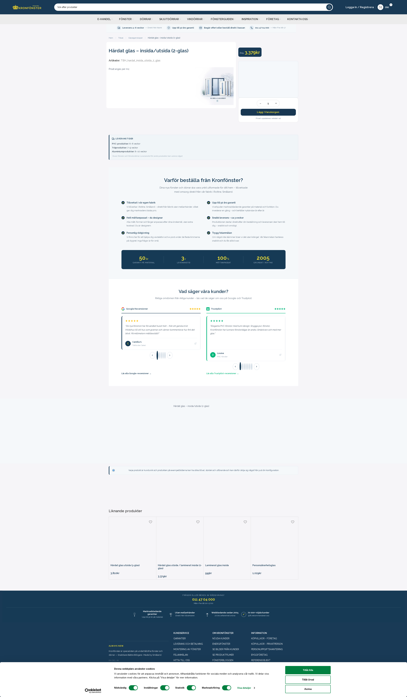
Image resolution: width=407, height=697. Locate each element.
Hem (111, 38)
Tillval (120, 38)
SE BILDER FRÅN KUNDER (225, 649)
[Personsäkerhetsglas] (274, 540)
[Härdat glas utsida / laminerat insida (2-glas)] (180, 540)
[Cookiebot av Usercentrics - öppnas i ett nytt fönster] (93, 690)
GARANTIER (179, 638)
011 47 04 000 (203, 599)
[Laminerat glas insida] (227, 540)
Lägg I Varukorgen (268, 112)
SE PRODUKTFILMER (223, 655)
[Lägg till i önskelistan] (151, 522)
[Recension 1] (157, 355)
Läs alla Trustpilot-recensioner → (222, 373)
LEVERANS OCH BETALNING (188, 644)
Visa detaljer (244, 688)
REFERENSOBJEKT (260, 660)
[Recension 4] (163, 355)
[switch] (164, 687)
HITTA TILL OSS (181, 660)
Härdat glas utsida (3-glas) (125, 565)
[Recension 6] (249, 366)
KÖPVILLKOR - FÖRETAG (264, 638)
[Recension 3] (161, 355)
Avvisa (308, 689)
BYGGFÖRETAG (259, 655)
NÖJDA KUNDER (220, 638)
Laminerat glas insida (217, 565)
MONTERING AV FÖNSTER (187, 649)
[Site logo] (27, 6)
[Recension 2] (159, 355)
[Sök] (329, 7)
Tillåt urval (308, 679)
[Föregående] (152, 355)
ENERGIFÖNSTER (221, 644)
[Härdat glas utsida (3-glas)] (132, 540)
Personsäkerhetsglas (264, 565)
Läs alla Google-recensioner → (136, 373)
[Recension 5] (165, 355)
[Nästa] (169, 355)
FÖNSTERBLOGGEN (222, 660)
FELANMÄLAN (180, 655)
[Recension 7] (251, 366)
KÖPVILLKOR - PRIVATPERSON (267, 644)
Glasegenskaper (135, 38)
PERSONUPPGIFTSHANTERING (267, 649)
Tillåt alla (308, 670)
